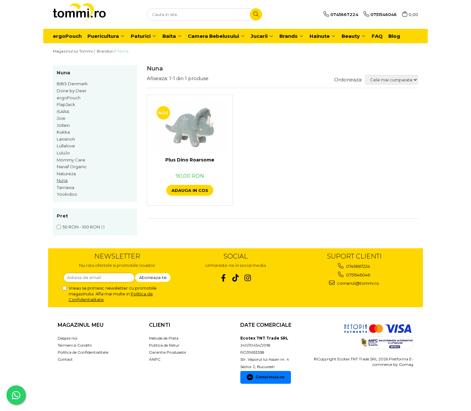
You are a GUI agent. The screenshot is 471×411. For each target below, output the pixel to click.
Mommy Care (71, 159)
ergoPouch (68, 97)
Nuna (62, 180)
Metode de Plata (163, 338)
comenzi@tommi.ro (357, 283)
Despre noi (67, 338)
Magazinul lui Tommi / (74, 51)
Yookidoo (67, 194)
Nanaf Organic (72, 166)
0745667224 (357, 266)
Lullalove (66, 145)
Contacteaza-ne (270, 377)
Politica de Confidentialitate (83, 352)
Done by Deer (72, 90)
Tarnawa (65, 187)
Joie (61, 118)
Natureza (66, 173)
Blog (394, 36)
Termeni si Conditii (75, 345)
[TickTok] (235, 278)
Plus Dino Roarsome (189, 160)
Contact (65, 359)
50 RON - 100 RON (81, 226)
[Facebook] (223, 278)
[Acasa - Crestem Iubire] (85, 14)
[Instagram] (247, 278)
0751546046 (357, 274)
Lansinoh (66, 139)
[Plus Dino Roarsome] (190, 127)
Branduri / (107, 51)
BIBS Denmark (72, 83)
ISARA (63, 111)
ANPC (155, 359)
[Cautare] (256, 14)
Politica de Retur (164, 345)
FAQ (377, 36)
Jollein (63, 125)
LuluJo (63, 152)
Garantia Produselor (167, 352)
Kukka (63, 132)
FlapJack (66, 104)
